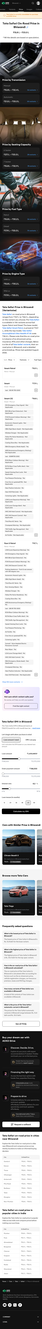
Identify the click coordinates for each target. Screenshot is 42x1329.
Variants (12, 9)
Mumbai (6, 1233)
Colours (39, 9)
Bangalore (7, 1247)
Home (4, 1281)
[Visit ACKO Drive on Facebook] (20, 1305)
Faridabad (7, 1260)
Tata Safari (7, 314)
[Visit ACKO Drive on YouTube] (5, 1305)
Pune (5, 1238)
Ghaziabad (7, 1269)
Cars (10, 1281)
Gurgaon (7, 1256)
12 (4, 802)
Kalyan (6, 1166)
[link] (18, 840)
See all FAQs (21, 1024)
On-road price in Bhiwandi (13, 859)
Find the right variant (21, 706)
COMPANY (6, 1317)
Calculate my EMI (21, 811)
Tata (16, 1281)
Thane (6, 1170)
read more (36, 728)
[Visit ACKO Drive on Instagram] (10, 1305)
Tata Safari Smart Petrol (12, 328)
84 (34, 802)
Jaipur (6, 1273)
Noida (6, 1264)
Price (21, 9)
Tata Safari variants (21, 344)
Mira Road (7, 1184)
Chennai (6, 1251)
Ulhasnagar (8, 1175)
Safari (23, 1281)
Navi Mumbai (8, 1201)
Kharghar (7, 1197)
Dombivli (7, 1161)
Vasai (5, 1193)
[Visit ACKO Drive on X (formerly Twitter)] (15, 1305)
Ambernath (8, 1179)
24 (10, 802)
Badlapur (7, 1188)
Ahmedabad (8, 1242)
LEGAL (5, 1322)
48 (22, 802)
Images (29, 9)
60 (28, 802)
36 (16, 802)
